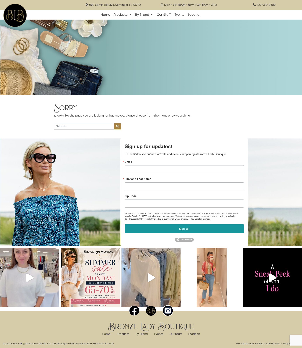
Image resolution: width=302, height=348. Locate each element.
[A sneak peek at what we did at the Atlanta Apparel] (272, 277)
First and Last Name (138, 178)
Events (179, 14)
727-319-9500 (266, 5)
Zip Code (131, 196)
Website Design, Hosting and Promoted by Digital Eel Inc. (267, 343)
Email (128, 161)
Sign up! (184, 229)
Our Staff (164, 14)
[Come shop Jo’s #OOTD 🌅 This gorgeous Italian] (211, 277)
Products (121, 14)
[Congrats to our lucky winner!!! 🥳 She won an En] (29, 277)
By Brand (142, 14)
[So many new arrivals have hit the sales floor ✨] (151, 277)
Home (105, 14)
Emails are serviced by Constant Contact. (192, 218)
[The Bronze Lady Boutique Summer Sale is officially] (90, 277)
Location (194, 14)
